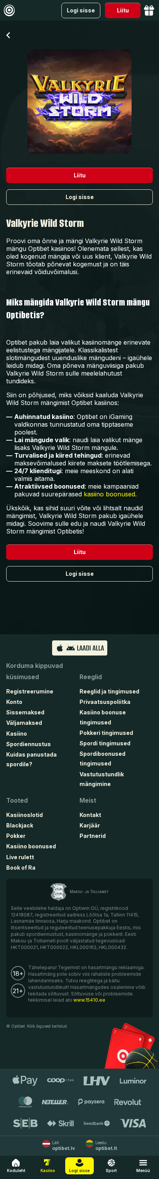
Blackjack (19, 825)
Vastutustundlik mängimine (102, 779)
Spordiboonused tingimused (102, 758)
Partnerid (93, 835)
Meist (88, 800)
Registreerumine (29, 691)
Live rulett (20, 857)
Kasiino (16, 733)
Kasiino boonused (31, 846)
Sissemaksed (25, 712)
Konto (14, 701)
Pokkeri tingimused (106, 732)
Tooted (17, 800)
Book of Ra (21, 867)
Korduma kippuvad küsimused (34, 671)
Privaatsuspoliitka (105, 701)
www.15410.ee (89, 1000)
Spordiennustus (28, 744)
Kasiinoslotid (24, 815)
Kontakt (90, 815)
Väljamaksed (24, 722)
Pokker (15, 835)
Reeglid (91, 677)
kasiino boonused (109, 494)
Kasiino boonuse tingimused (103, 717)
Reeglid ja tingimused (109, 691)
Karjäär (90, 825)
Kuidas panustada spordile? (31, 759)
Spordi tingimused (105, 743)
